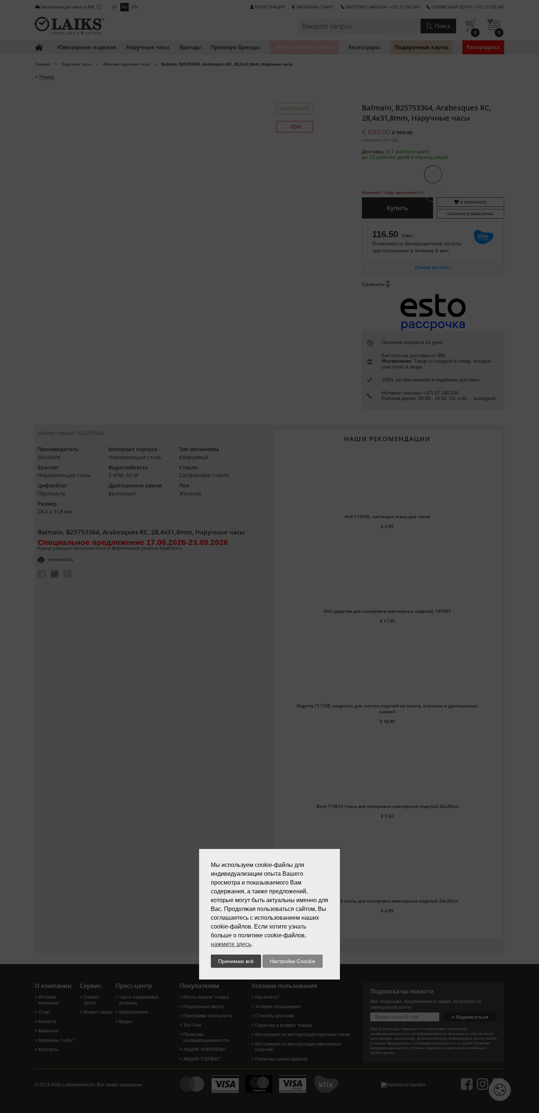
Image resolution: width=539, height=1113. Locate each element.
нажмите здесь (231, 944)
